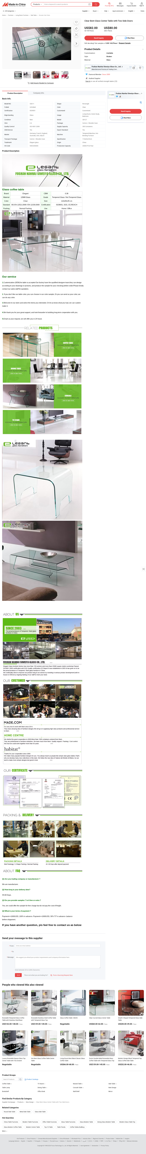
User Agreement (85, 1145)
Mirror (110, 1091)
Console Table (77, 1087)
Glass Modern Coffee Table (13, 1127)
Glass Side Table (40, 1112)
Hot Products (20, 1138)
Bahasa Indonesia (132, 1141)
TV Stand (41, 1084)
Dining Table (42, 1087)
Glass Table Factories (68, 1122)
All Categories (9, 11)
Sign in (141, 6)
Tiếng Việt (122, 1141)
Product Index (110, 1138)
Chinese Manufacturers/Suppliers (47, 1138)
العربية (84, 1141)
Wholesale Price (76, 1138)
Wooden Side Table (44, 15)
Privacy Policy (105, 1145)
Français (45, 1141)
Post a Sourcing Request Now (61, 975)
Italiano (62, 1141)
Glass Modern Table (86, 1122)
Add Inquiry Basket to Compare (42, 83)
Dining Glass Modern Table (106, 1122)
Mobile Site (119, 1138)
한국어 (90, 1141)
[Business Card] (141, 102)
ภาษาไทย (108, 1141)
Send (18, 975)
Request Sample (125, 43)
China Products (31, 1138)
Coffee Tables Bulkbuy (77, 1127)
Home (4, 15)
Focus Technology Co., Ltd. (59, 1145)
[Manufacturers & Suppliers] (13, 4)
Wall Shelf (76, 1091)
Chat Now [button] (131, 38)
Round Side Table (9, 1112)
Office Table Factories (50, 1122)
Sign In (88, 81)
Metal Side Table (25, 1112)
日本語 (96, 1141)
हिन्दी (102, 1141)
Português (37, 1141)
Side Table (34, 15)
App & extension (117, 11)
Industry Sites (87, 1138)
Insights (127, 1138)
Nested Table (77, 1084)
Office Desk (41, 1091)
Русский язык (54, 1141)
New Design (112, 1087)
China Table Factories (11, 1122)
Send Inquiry (99, 38)
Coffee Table (6, 1084)
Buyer (95, 11)
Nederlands (77, 1141)
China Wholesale (64, 1138)
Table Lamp (6, 1087)
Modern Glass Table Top (127, 1122)
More (4, 1131)
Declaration (95, 1145)
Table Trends (61, 1127)
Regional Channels (98, 1138)
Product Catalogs (32, 1079)
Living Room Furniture (22, 15)
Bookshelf (5, 1091)
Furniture (10, 15)
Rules (142, 11)
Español (29, 1141)
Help (105, 11)
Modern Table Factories (30, 1122)
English (23, 1141)
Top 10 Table (48, 1127)
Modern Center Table (33, 1127)
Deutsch (69, 1141)
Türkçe (115, 1141)
